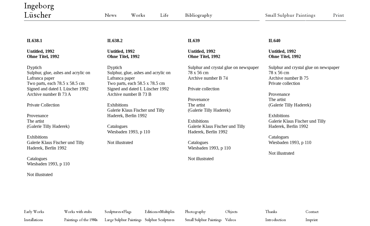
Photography (195, 212)
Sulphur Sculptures (160, 220)
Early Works (34, 212)
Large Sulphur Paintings (123, 220)
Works (138, 15)
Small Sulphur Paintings (285, 15)
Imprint (312, 220)
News (110, 15)
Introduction (275, 220)
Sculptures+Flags (118, 212)
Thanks (271, 212)
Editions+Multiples (160, 212)
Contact (312, 212)
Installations (33, 220)
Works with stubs (78, 212)
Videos (230, 220)
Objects (231, 212)
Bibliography (198, 15)
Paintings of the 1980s (81, 220)
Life (164, 15)
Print (338, 15)
